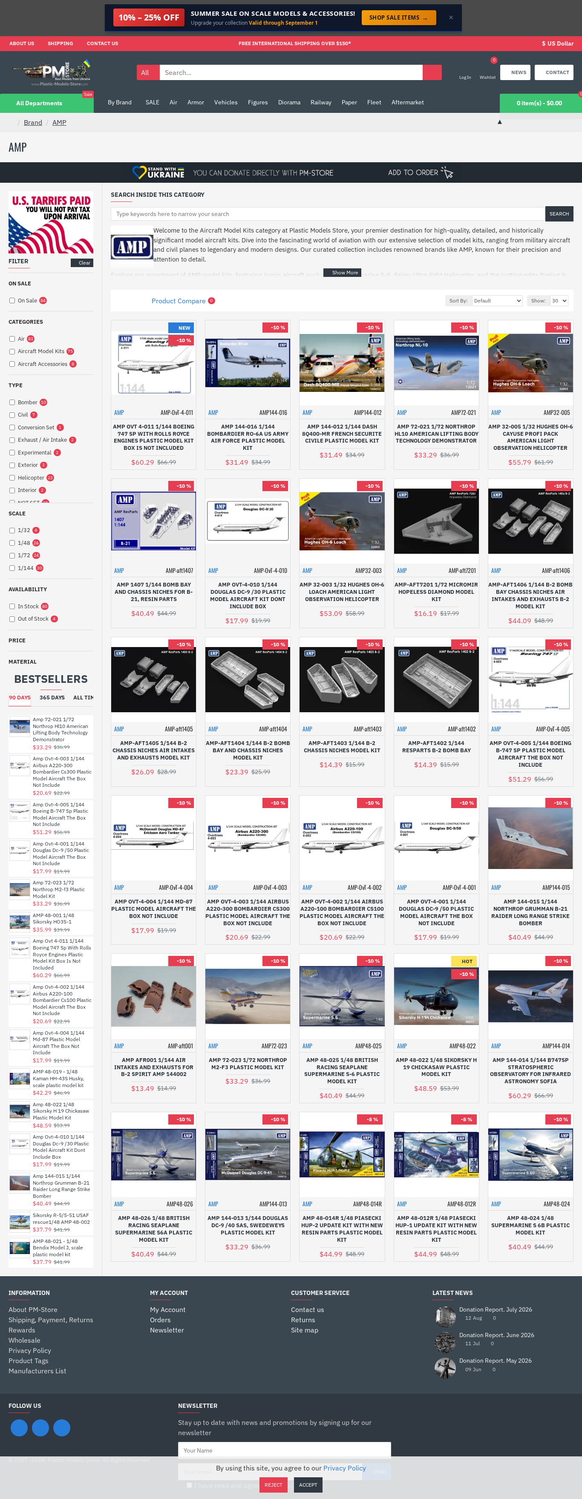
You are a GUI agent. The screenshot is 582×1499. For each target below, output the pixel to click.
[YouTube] (61, 1427)
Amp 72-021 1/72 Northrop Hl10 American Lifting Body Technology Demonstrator (60, 729)
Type (16, 385)
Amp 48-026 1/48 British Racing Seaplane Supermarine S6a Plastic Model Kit (153, 1229)
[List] (132, 300)
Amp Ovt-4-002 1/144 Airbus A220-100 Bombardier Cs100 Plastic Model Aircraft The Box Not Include (62, 1000)
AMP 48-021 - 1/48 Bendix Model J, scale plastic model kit (58, 1247)
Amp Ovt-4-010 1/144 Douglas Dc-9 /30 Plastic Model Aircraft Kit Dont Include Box (61, 1147)
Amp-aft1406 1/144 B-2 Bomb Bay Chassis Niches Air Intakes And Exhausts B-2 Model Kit (530, 595)
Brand (33, 122)
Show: (538, 300)
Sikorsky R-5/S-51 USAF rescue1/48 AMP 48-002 (61, 1218)
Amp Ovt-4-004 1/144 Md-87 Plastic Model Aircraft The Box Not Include (58, 1043)
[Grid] (121, 300)
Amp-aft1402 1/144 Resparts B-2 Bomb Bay (436, 747)
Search (559, 213)
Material (23, 661)
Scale (17, 513)
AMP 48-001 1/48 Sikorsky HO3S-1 (53, 918)
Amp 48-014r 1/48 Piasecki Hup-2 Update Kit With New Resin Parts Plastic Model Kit (342, 1229)
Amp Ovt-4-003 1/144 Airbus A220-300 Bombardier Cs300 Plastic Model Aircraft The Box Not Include (62, 771)
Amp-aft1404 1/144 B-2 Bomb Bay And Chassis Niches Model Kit (248, 750)
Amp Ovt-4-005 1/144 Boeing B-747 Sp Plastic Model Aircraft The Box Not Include (60, 814)
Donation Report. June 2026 (496, 1335)
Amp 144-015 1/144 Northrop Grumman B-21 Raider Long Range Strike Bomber (61, 1186)
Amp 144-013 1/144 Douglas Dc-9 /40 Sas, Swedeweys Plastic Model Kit (247, 1225)
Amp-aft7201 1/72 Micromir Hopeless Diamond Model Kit (436, 592)
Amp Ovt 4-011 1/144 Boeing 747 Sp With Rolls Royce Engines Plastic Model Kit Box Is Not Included (62, 954)
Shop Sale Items (399, 17)
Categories (26, 321)
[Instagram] (40, 1427)
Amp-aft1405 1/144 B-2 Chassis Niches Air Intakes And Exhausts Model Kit (153, 750)
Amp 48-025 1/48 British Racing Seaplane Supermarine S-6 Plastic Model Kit (342, 1071)
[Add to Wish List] (165, 464)
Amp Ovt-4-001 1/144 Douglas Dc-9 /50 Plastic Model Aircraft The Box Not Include (61, 853)
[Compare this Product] (181, 464)
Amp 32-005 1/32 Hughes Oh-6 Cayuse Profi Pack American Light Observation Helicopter (530, 437)
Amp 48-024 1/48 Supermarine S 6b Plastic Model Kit (530, 1225)
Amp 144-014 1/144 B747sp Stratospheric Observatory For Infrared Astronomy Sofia (530, 1071)
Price (17, 640)
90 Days (20, 697)
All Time (85, 697)
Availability (28, 589)
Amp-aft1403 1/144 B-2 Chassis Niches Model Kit (342, 747)
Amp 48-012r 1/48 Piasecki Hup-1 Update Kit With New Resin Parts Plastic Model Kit (436, 1229)
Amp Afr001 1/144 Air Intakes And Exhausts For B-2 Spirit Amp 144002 (153, 1067)
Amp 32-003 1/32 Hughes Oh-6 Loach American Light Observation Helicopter (342, 592)
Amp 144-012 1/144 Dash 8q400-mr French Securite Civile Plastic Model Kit (342, 434)
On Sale (20, 283)
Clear (84, 262)
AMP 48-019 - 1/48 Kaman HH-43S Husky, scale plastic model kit (58, 1078)
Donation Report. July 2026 (495, 1309)
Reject (273, 1485)
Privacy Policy (344, 1468)
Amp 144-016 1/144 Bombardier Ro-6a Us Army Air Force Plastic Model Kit (247, 437)
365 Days (52, 697)
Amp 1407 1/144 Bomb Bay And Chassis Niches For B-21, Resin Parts (154, 592)
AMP (59, 122)
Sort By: (458, 300)
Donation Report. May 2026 (495, 1361)
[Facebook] (19, 1427)
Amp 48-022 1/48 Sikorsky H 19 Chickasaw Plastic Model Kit (61, 1111)
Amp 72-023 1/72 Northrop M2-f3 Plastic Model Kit (59, 889)
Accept (308, 1485)
